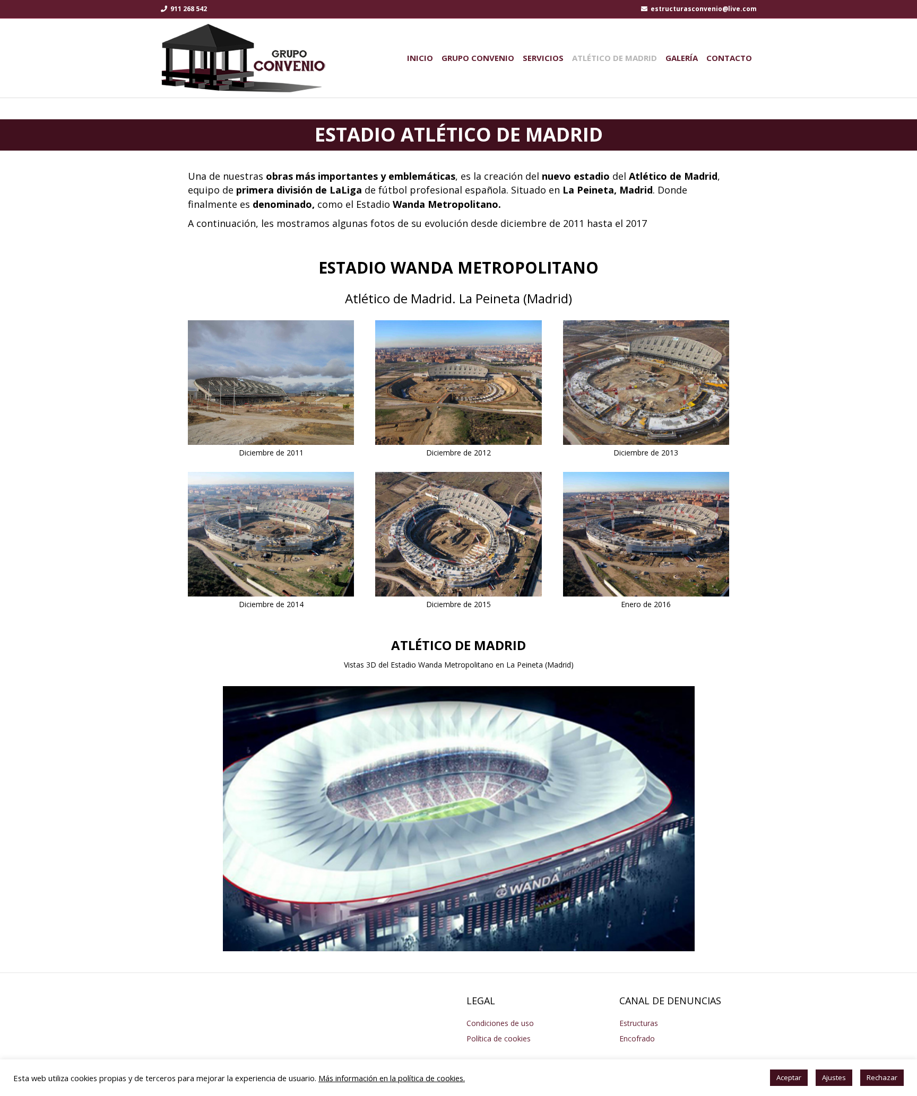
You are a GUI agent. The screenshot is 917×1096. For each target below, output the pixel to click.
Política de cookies (498, 1038)
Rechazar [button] (882, 1077)
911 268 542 (188, 8)
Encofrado (637, 1038)
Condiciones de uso (500, 1023)
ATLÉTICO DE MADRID (614, 57)
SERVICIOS (543, 57)
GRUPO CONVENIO (478, 57)
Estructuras (638, 1023)
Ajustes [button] (834, 1077)
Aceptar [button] (788, 1077)
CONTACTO (729, 57)
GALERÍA (681, 57)
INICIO (420, 57)
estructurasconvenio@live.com (703, 8)
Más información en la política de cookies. (391, 1078)
